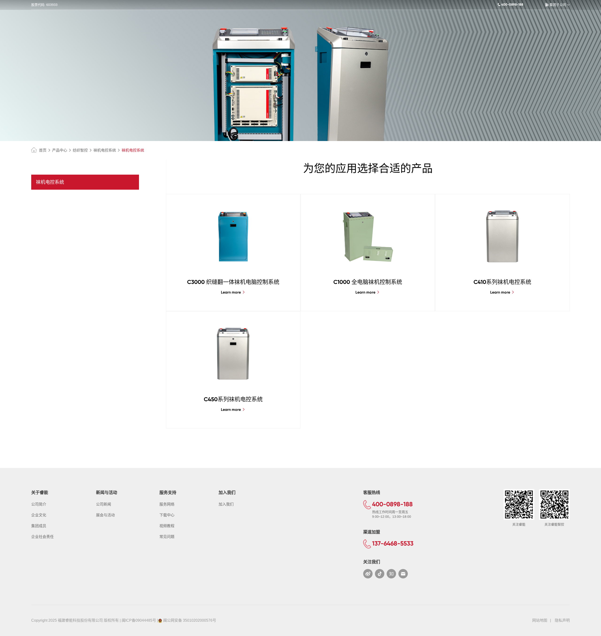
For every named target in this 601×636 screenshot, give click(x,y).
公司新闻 (103, 504)
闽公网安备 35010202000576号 (189, 620)
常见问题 (166, 537)
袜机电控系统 (104, 150)
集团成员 (38, 526)
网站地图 (539, 620)
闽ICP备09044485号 (139, 620)
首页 (42, 150)
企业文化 (38, 515)
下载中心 (166, 515)
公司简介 (38, 504)
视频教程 (166, 526)
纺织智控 (80, 150)
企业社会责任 (42, 537)
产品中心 (59, 150)
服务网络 (166, 504)
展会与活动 (105, 515)
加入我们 (226, 504)
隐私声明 (562, 620)
